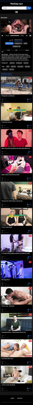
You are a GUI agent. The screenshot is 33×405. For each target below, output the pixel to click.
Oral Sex (26, 63)
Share (25, 43)
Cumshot (5, 69)
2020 (8, 66)
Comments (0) (16, 46)
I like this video (10, 40)
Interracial (19, 63)
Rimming (27, 66)
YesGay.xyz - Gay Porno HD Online (15, 402)
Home (12, 398)
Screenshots (18, 43)
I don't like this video (12, 40)
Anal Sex (12, 63)
